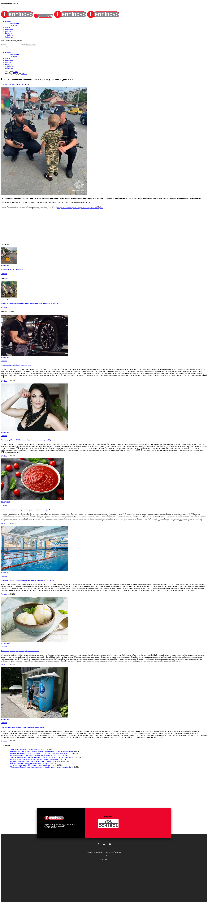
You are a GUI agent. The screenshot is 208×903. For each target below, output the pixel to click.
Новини (4, 84)
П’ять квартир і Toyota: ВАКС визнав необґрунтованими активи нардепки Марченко (28, 440)
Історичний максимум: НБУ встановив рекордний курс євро (32, 765)
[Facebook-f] (98, 844)
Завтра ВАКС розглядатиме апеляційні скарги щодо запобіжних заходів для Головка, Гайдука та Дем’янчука (31, 303)
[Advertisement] (66, 226)
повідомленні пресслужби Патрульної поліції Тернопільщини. (80, 208)
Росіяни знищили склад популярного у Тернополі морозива (20, 651)
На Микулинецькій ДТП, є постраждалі (12, 269)
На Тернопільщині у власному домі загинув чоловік (29, 763)
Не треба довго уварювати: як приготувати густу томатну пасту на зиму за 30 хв (26, 510)
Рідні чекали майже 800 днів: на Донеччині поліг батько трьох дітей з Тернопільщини (41, 757)
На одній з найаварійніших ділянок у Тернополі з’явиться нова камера (36, 761)
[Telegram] (110, 844)
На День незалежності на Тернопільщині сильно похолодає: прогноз (35, 755)
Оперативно (11, 84)
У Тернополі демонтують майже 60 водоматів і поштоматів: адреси (22, 727)
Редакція (19, 84)
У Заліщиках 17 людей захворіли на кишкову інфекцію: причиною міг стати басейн (27, 580)
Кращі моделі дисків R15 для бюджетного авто (16, 365)
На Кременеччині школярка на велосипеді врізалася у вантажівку (34, 759)
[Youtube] (104, 844)
